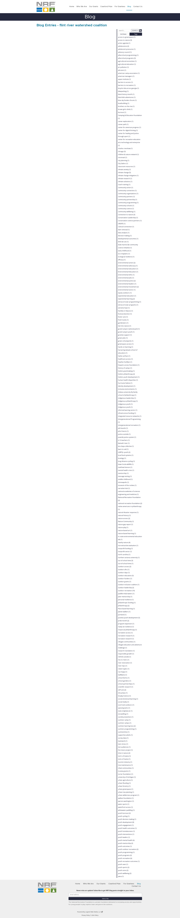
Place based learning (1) (126, 609)
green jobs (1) (123, 338)
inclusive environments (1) (127, 389)
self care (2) (122, 690)
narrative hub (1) (124, 488)
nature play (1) (123, 527)
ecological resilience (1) (126, 257)
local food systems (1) (125, 455)
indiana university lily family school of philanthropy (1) (127, 393)
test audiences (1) (124, 747)
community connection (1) (127, 191)
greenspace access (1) (126, 344)
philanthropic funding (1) (127, 603)
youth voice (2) (123, 870)
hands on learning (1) (125, 347)
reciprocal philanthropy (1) (127, 630)
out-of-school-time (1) (125, 563)
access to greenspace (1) (126, 37)
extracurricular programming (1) (129, 302)
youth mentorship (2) (125, 843)
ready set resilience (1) (126, 627)
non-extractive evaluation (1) (128, 545)
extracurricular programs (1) (128, 305)
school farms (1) (123, 678)
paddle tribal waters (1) (126, 594)
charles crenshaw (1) (125, 148)
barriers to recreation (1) (127, 85)
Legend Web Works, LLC (93, 912)
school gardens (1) (124, 681)
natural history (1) (124, 515)
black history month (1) (126, 94)
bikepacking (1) (123, 91)
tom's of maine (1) (124, 756)
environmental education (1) (128, 269)
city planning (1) (123, 160)
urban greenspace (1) (125, 789)
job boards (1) (123, 428)
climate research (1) (125, 178)
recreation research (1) (126, 636)
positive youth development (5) (129, 618)
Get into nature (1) (124, 326)
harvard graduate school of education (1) (127, 351)
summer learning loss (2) (127, 726)
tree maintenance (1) (125, 765)
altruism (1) (122, 70)
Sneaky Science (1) (124, 696)
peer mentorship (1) (125, 597)
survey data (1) (123, 738)
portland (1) (122, 615)
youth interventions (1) (126, 834)
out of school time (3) (125, 560)
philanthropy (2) (123, 606)
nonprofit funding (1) (125, 548)
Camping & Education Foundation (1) (130, 116)
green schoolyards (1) (125, 341)
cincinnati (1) (122, 157)
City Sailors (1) (123, 163)
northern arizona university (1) (129, 557)
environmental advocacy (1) (128, 266)
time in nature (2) (124, 753)
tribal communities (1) (126, 768)
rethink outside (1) (124, 657)
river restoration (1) (125, 663)
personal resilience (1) (126, 600)
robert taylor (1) (123, 669)
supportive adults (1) (125, 735)
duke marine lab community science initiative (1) (128, 246)
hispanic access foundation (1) (128, 365)
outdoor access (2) (124, 567)
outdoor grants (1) (124, 582)
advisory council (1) (125, 52)
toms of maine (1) (124, 759)
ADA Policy (95, 915)
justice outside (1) (124, 434)
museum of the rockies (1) (127, 485)
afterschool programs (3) (127, 58)
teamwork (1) (122, 741)
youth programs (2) (125, 855)
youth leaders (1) (124, 837)
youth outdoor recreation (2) (128, 849)
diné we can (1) (123, 242)
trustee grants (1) (124, 771)
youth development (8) (126, 822)
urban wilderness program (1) (128, 795)
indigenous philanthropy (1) (128, 401)
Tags (135, 34)
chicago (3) (122, 151)
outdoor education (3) (126, 576)
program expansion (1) (126, 624)
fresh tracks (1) (123, 320)
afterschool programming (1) (128, 55)
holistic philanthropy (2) (126, 374)
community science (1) (126, 209)
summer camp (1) (124, 720)
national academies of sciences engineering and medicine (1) (129, 492)
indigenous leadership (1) (127, 398)
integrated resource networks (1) (129, 416)
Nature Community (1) (126, 521)
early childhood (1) (124, 251)
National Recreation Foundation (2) (129, 498)
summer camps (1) (124, 723)
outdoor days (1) (124, 573)
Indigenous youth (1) (125, 407)
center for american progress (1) (129, 127)
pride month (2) (123, 621)
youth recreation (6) (125, 858)
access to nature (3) (125, 40)
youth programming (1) (126, 852)
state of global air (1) (125, 711)
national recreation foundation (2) (130, 503)
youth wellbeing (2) (124, 873)
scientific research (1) (125, 687)
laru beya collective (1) (126, 446)
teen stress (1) (123, 744)
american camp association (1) (129, 73)
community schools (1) (126, 206)
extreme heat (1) (124, 308)
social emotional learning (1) (128, 699)
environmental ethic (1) (126, 275)
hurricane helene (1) (125, 383)
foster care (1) (123, 317)
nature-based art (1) (125, 530)
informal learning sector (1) (127, 410)
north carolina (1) (124, 554)
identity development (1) (126, 386)
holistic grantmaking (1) (126, 371)
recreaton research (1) (126, 639)
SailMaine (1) (122, 675)
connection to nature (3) (126, 215)
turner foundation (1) (125, 774)
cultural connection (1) (126, 227)
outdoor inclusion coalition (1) (128, 585)
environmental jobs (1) (126, 278)
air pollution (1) (123, 67)
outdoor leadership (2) (126, 588)
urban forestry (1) (124, 786)
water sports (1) (123, 804)
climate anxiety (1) (124, 169)
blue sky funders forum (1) (127, 100)
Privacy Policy (86, 915)
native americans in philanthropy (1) (129, 507)
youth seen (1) (123, 864)
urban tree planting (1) (126, 792)
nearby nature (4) (124, 542)
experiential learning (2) (126, 299)
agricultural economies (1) (127, 61)
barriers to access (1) (125, 82)
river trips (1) (122, 666)
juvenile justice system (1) (127, 437)
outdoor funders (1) (125, 579)
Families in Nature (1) (125, 311)
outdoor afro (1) (123, 570)
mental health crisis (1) (126, 470)
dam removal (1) (124, 230)
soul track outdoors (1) (126, 705)
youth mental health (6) (126, 840)
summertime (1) (123, 732)
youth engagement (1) (126, 825)
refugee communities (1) (126, 642)
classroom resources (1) (126, 166)
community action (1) (125, 187)
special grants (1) (124, 708)
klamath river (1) (124, 443)
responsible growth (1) (126, 654)
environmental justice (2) (127, 281)
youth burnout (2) (124, 813)
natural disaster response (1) (128, 512)
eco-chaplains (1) (124, 254)
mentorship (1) (123, 473)
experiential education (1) (127, 296)
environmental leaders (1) (127, 284)
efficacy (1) (122, 260)
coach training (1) (124, 184)
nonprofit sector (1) (125, 551)
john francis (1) (123, 431)
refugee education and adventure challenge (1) (130, 646)
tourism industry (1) (125, 762)
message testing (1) (125, 476)
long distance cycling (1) (126, 461)
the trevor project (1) (125, 750)
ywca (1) (121, 876)
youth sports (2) (123, 867)
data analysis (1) (123, 233)
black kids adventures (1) (126, 97)
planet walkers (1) (124, 612)
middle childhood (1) (125, 479)
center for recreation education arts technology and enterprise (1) (129, 142)
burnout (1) (122, 112)
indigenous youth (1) (125, 404)
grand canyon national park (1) (129, 329)
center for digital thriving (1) (128, 130)
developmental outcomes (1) (128, 239)
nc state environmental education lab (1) (130, 537)
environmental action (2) (126, 263)
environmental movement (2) (128, 287)
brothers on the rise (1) (126, 106)
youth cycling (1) (123, 816)
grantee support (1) (125, 335)
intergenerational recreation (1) (129, 425)
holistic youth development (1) (129, 377)
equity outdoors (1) (125, 293)
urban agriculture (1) (125, 780)
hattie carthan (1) (124, 356)
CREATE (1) (121, 224)
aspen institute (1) (124, 79)
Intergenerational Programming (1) (129, 420)
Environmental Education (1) (128, 272)
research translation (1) (126, 651)
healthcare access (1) (125, 359)
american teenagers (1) (126, 76)
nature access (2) (124, 518)
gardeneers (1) (123, 323)
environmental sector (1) (126, 290)
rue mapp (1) (122, 672)
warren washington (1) (126, 801)
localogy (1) (122, 458)
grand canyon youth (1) (126, 332)
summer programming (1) (127, 729)
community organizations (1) (128, 194)
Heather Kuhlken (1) (125, 362)
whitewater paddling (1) (126, 810)
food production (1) (125, 314)
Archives (123, 34)
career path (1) (123, 124)
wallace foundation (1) (126, 798)
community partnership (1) (127, 200)
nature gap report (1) (125, 524)
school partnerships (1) (126, 684)
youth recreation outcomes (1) (129, 861)
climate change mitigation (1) (128, 175)
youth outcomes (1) (125, 846)
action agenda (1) (124, 43)
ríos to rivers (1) (123, 660)
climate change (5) (124, 172)
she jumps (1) (123, 693)
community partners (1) (126, 197)
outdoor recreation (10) (126, 591)
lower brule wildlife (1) (126, 464)
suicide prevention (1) (125, 717)
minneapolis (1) (123, 482)
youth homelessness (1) (126, 831)
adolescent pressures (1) (126, 49)
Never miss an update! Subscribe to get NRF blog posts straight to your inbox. (105, 890)
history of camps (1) (125, 368)
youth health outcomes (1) (127, 828)
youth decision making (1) (127, 819)
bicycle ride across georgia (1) (128, 88)
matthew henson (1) (125, 467)
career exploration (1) (125, 121)
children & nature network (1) (128, 154)
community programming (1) (128, 203)
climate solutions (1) (125, 181)
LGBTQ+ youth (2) (124, 452)
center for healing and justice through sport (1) (128, 134)
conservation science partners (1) (130, 221)
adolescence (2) (123, 46)
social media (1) (123, 702)
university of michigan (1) (127, 777)
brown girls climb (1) (125, 109)
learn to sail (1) (123, 449)
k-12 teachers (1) (124, 440)
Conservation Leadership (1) (128, 218)
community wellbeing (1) (126, 212)
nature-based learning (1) (127, 533)
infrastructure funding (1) (127, 413)
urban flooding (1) (124, 783)
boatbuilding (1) (123, 103)
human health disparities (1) (128, 380)
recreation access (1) (125, 633)
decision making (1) (125, 236)
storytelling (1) (123, 714)
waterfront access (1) (125, 807)
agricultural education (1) (127, 64)
